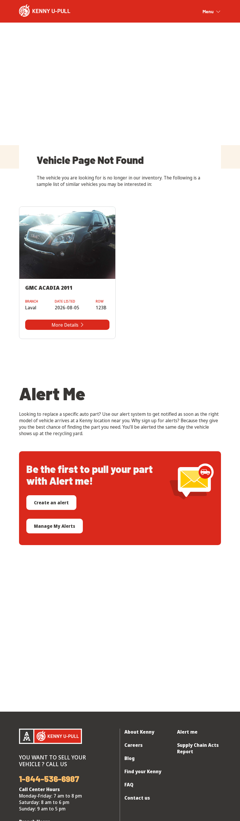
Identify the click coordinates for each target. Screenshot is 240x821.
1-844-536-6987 (49, 779)
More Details (65, 325)
